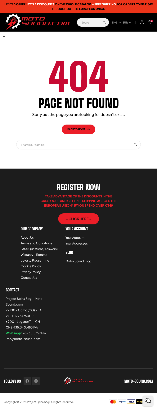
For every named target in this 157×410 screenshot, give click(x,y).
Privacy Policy (31, 272)
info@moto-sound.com (23, 339)
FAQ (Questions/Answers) (39, 249)
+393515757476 (34, 333)
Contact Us (29, 278)
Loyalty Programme (35, 260)
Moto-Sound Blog (78, 261)
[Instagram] (36, 381)
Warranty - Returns (34, 255)
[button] (78, 218)
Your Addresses (76, 243)
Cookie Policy (31, 266)
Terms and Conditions (36, 243)
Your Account (74, 238)
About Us (27, 237)
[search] (104, 22)
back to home (76, 129)
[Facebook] (27, 381)
